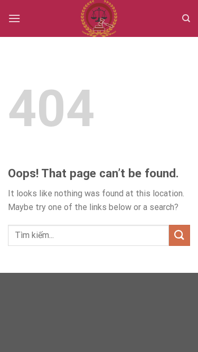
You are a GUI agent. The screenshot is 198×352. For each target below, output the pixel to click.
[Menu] (14, 18)
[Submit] (179, 235)
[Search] (186, 18)
